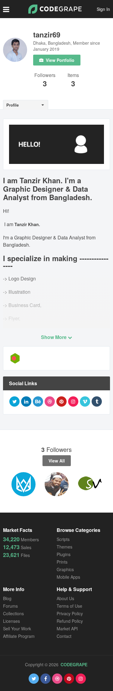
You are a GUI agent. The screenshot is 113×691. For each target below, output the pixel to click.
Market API (67, 628)
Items (73, 75)
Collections (13, 613)
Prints (62, 562)
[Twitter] (14, 401)
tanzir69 (46, 34)
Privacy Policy (70, 613)
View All (57, 461)
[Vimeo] (85, 401)
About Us (65, 598)
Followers (44, 75)
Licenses (11, 621)
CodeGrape (74, 664)
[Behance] (38, 401)
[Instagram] (73, 401)
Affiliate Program (19, 636)
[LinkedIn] (26, 401)
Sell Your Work (17, 628)
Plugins (64, 554)
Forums (10, 606)
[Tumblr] (97, 401)
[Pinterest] (61, 401)
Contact (64, 636)
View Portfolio (59, 60)
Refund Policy (70, 621)
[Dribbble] (50, 401)
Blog (7, 598)
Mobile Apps (68, 577)
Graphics (65, 569)
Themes (64, 547)
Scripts (63, 539)
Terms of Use (69, 606)
